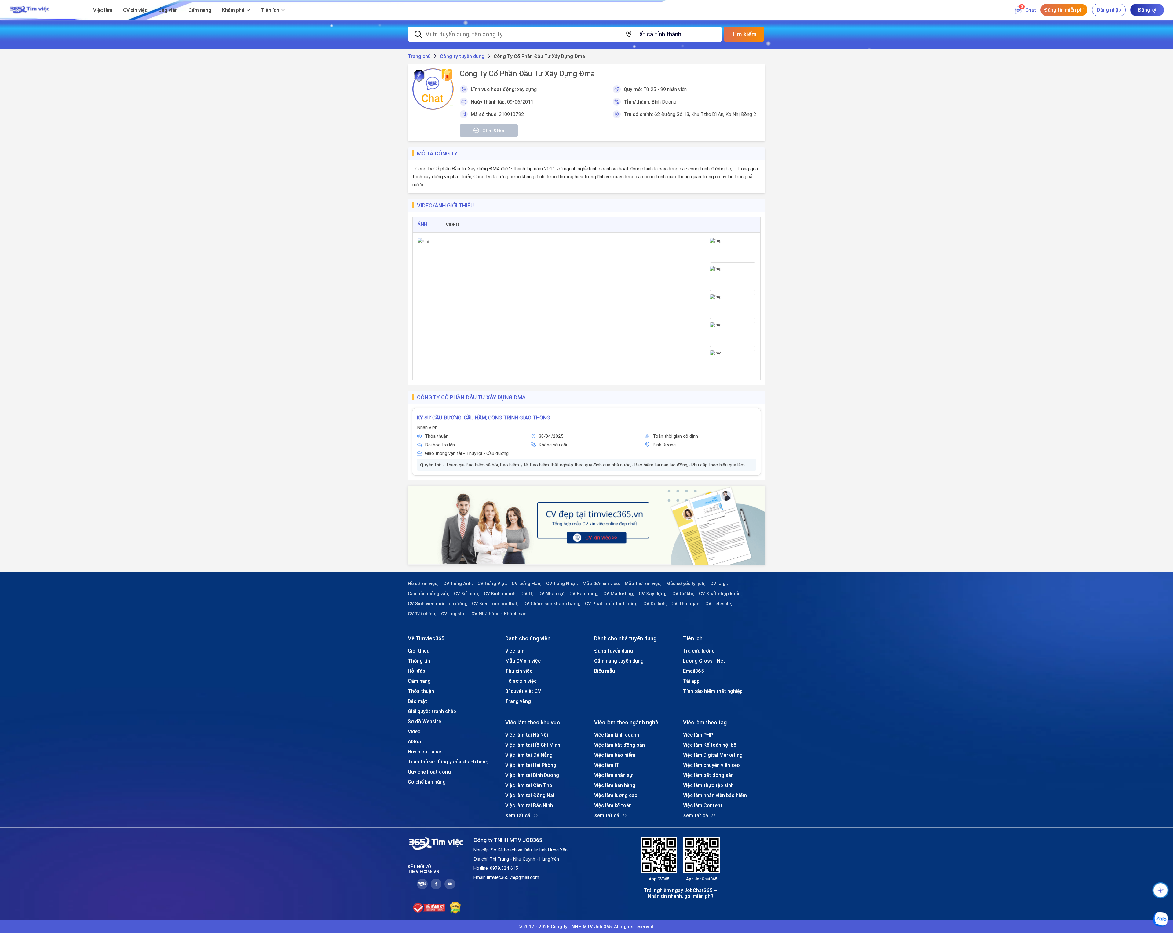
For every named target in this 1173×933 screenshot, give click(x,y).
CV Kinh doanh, (500, 593)
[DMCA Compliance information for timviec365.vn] (455, 908)
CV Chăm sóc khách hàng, (551, 603)
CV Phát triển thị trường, (612, 603)
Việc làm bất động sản (619, 745)
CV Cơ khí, (683, 593)
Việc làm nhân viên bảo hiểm (715, 795)
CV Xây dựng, (653, 593)
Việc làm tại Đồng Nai (529, 795)
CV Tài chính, (422, 614)
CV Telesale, (718, 603)
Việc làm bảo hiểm (614, 755)
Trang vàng (518, 701)
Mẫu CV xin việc (523, 661)
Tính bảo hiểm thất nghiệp (713, 691)
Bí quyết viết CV (523, 691)
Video (414, 731)
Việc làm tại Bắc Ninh (529, 805)
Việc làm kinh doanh (616, 734)
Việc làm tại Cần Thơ (528, 785)
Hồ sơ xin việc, (423, 583)
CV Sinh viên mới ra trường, (437, 603)
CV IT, (527, 593)
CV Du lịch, (655, 603)
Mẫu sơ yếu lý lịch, (686, 583)
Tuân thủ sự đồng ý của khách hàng (448, 761)
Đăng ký (1147, 10)
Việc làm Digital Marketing (713, 755)
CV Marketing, (618, 593)
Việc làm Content (702, 805)
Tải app (691, 681)
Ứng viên (168, 10)
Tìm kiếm (744, 34)
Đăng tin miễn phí (1064, 10)
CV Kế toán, (466, 593)
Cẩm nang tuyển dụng (619, 661)
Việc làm (102, 10)
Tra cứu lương (699, 650)
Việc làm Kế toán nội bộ (709, 745)
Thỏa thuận (421, 691)
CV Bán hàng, (584, 593)
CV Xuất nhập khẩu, (720, 593)
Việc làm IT (606, 765)
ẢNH (422, 224)
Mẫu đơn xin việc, (601, 583)
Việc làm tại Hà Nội (526, 734)
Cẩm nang (199, 10)
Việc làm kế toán (613, 805)
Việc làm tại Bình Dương (532, 775)
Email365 (693, 671)
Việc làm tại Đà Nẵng (529, 755)
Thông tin (419, 661)
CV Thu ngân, (686, 603)
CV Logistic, (454, 614)
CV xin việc (135, 10)
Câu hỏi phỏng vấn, (428, 593)
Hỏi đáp (416, 671)
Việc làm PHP (698, 734)
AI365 (414, 741)
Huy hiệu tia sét (425, 751)
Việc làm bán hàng (614, 785)
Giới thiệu (418, 650)
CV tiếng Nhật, (562, 583)
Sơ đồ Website (424, 721)
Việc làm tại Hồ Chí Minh (532, 745)
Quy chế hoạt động (429, 771)
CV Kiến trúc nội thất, (495, 603)
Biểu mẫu (604, 671)
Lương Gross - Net (704, 661)
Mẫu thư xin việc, (643, 583)
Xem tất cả (517, 815)
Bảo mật (417, 701)
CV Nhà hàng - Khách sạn (499, 614)
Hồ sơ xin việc (521, 681)
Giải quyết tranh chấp (432, 711)
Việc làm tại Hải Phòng (530, 765)
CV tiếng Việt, (492, 583)
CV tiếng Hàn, (527, 583)
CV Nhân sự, (551, 593)
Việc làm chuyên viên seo (711, 765)
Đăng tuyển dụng (613, 650)
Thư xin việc (518, 671)
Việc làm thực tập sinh (708, 785)
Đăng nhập (1109, 10)
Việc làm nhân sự (613, 775)
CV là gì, (719, 583)
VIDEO (452, 224)
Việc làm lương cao (616, 795)
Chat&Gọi (493, 130)
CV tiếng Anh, (458, 583)
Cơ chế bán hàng (427, 782)
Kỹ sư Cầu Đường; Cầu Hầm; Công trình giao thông (483, 417)
